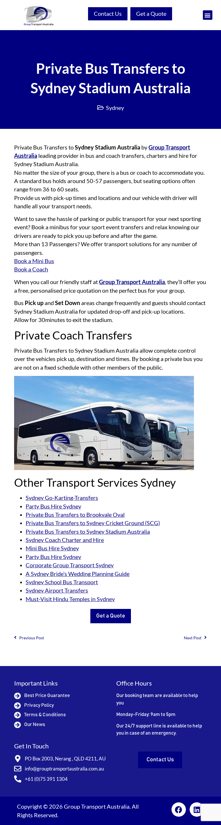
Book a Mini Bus (34, 261)
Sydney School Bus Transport (62, 582)
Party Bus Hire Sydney (53, 506)
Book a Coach (31, 269)
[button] (207, 15)
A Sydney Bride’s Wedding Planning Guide (77, 573)
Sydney (115, 107)
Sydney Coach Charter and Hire (65, 540)
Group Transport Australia (132, 282)
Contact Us (108, 13)
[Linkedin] (197, 809)
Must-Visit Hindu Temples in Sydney (70, 599)
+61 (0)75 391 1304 (46, 779)
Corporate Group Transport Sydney (70, 565)
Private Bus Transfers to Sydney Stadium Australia (88, 531)
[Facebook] (179, 809)
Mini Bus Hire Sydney (52, 548)
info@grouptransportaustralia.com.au (64, 769)
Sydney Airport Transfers (57, 590)
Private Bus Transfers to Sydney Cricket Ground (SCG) (93, 523)
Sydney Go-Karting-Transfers (62, 497)
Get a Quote (151, 13)
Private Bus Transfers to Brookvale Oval (75, 514)
